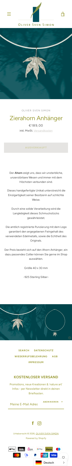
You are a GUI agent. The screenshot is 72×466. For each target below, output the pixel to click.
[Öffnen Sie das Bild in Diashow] (36, 63)
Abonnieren (51, 402)
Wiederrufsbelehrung (31, 356)
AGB (55, 356)
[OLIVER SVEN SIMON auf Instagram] (39, 423)
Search (23, 350)
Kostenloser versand (36, 377)
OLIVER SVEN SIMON (47, 433)
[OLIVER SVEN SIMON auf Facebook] (33, 423)
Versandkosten (43, 130)
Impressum (36, 362)
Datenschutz (44, 350)
